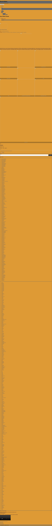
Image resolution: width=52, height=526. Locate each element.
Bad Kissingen (3, 305)
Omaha (2, 435)
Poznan (2, 449)
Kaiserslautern (3, 377)
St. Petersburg (3, 476)
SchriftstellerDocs (3, 257)
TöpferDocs (3, 270)
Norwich (3, 431)
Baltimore (3, 308)
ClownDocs (3, 184)
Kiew (2, 383)
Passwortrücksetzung (5, 9)
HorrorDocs (3, 205)
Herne (2, 363)
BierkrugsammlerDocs (4, 171)
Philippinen (3, 445)
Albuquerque (3, 296)
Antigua (2, 298)
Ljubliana (3, 399)
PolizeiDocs (3, 241)
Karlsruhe (3, 381)
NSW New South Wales (4, 432)
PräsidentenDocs (3, 242)
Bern (2, 312)
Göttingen (3, 357)
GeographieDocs (3, 197)
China (2, 330)
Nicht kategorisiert (4, 232)
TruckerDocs (3, 272)
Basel (2, 310)
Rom (2, 456)
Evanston (3, 348)
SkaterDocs (3, 260)
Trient (2, 490)
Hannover (3, 361)
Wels (2, 502)
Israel (2, 372)
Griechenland (3, 358)
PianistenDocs (3, 239)
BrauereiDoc (3, 176)
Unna (2, 496)
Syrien (2, 483)
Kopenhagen (3, 387)
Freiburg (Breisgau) (4, 351)
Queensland (3, 451)
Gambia (2, 352)
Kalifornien (3, 378)
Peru (2, 443)
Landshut (3, 392)
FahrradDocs (8, 32)
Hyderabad (3, 367)
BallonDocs (3, 168)
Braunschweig (3, 320)
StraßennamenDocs (4, 264)
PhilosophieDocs (3, 238)
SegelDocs (3, 259)
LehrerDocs (3, 220)
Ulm (2, 495)
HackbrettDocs (3, 203)
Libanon (2, 396)
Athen (2, 301)
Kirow (2, 384)
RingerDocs (3, 249)
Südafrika (3, 479)
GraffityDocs (3, 202)
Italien (2, 373)
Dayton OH (3, 335)
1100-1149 (3, 284)
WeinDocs (3, 278)
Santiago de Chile (3, 464)
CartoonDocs (3, 180)
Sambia (2, 462)
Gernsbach (3, 355)
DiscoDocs (3, 187)
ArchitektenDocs (3, 165)
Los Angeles (3, 401)
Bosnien (2, 317)
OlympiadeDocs (3, 234)
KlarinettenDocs (3, 214)
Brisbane (3, 322)
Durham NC (3, 341)
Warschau (3, 500)
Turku (2, 493)
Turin (2, 492)
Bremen (2, 321)
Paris (2, 440)
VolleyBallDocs (3, 277)
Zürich (2, 509)
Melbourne (3, 413)
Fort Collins (3, 349)
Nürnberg (3, 433)
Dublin (2, 340)
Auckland (3, 302)
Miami (2, 414)
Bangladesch (3, 309)
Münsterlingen (3, 422)
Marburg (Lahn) (3, 410)
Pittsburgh (3, 446)
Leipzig (2, 395)
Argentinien (3, 299)
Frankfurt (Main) (3, 350)
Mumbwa (3, 420)
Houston (2, 366)
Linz (2, 398)
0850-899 (3, 283)
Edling (2, 344)
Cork (2, 332)
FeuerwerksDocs (3, 193)
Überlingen (3, 494)
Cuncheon (3, 333)
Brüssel (2, 323)
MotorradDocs (3, 226)
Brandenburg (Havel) (4, 319)
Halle (2, 360)
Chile (2, 329)
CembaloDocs (3, 182)
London (2, 400)
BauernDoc (3, 169)
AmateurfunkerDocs (4, 163)
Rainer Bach (1, 522)
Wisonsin (3, 505)
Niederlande (3, 429)
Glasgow (3, 356)
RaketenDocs (3, 246)
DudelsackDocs (3, 188)
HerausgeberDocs (4, 204)
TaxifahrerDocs (3, 268)
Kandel (2, 379)
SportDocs (3, 262)
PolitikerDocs (3, 240)
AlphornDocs (3, 162)
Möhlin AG (3, 416)
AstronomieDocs (3, 166)
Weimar (2, 501)
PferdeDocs (3, 237)
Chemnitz (3, 328)
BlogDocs (3, 173)
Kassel (2, 382)
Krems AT (3, 388)
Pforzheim (3, 444)
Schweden (3, 467)
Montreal (3, 418)
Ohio (2, 434)
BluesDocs (3, 174)
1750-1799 (3, 287)
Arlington (3, 300)
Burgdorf (3, 326)
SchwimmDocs (3, 258)
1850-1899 (3, 288)
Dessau (2, 337)
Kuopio (2, 390)
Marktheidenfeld (3, 411)
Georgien (3, 354)
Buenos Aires (3, 325)
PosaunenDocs (18, 32)
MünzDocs (3, 228)
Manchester (3, 408)
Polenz (2, 447)
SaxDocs (3, 253)
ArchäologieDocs (3, 164)
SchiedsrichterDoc (4, 255)
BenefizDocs (3, 170)
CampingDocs (3, 179)
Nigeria (2, 430)
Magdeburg (3, 405)
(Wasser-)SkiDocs (4, 161)
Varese (2, 498)
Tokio (2, 489)
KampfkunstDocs (3, 211)
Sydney (2, 482)
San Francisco (3, 463)
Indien (2, 368)
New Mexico (3, 428)
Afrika (2, 294)
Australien (3, 304)
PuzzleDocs (3, 245)
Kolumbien (3, 386)
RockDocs (3, 250)
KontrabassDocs (3, 216)
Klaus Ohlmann (2, 523)
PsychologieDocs (3, 244)
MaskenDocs (3, 223)
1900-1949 (3, 289)
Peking (2, 441)
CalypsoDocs (3, 178)
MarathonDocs (14, 32)
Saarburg (3, 460)
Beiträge (2, 5)
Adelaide (3, 293)
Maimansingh (3, 406)
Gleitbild (2, 200)
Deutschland (3, 338)
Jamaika (2, 374)
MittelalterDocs (3, 225)
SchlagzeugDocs (3, 256)
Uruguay (3, 497)
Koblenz (2, 385)
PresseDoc (3, 243)
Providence (3, 450)
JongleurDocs (3, 209)
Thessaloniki (3, 488)
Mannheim (3, 409)
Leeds (2, 394)
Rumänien (3, 458)
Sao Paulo (3, 465)
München (3, 421)
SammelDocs (21, 32)
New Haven (3, 427)
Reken (2, 453)
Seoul (2, 468)
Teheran (2, 486)
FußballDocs (3, 196)
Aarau (2, 292)
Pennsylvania (3, 442)
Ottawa (2, 437)
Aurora (2, 303)
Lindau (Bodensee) (4, 397)
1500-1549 (3, 285)
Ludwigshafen (3, 402)
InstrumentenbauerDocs (4, 207)
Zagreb (2, 508)
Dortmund (3, 339)
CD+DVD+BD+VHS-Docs (5, 181)
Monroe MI (3, 417)
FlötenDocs (3, 195)
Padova (2, 438)
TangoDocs (3, 266)
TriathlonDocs (3, 271)
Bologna (2, 316)
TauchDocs (25, 32)
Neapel (2, 424)
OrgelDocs (3, 236)
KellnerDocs (3, 213)
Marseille (3, 412)
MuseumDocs (3, 229)
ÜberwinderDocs (3, 275)
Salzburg (3, 461)
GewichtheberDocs (4, 198)
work (0, 149)
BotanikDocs (3, 175)
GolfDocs (3, 201)
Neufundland (3, 425)
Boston (2, 318)
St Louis (2, 474)
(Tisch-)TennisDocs (4, 160)
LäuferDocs (3, 219)
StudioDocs (3, 265)
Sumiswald (3, 481)
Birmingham (3, 314)
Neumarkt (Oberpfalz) (4, 426)
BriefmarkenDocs (3, 177)
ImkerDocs (3, 206)
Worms (2, 506)
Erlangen (3, 346)
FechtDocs (3, 192)
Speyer (2, 472)
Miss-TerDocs (3, 224)
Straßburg (3, 478)
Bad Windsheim (3, 306)
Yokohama (3, 507)
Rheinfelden (3, 454)
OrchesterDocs (3, 235)
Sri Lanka (3, 473)
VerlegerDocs (3, 276)
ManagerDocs (3, 222)
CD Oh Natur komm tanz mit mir (3, 521)
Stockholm (3, 477)
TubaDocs (3, 273)
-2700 (2, 282)
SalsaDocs (3, 251)
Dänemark (3, 334)
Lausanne (3, 393)
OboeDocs (3, 233)
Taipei (2, 484)
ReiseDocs (3, 248)
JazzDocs (11, 32)
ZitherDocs (3, 280)
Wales (2, 499)
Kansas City (3, 380)
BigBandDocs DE (4, 32)
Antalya (2, 297)
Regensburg (3, 452)
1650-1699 (3, 286)
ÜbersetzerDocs (3, 274)
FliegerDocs (3, 194)
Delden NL (3, 336)
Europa (2, 347)
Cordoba (2, 331)
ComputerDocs (3, 185)
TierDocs (3, 269)
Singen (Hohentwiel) (4, 470)
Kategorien (2, 6)
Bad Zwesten (3, 307)
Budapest (3, 324)
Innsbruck (3, 369)
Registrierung (4, 8)
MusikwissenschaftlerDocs (4, 230)
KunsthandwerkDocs (4, 218)
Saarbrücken (3, 459)
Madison (2, 404)
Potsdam (2, 448)
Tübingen (3, 491)
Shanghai (3, 469)
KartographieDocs (4, 212)
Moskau (2, 419)
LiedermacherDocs (4, 221)
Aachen (2, 291)
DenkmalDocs (3, 186)
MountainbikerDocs (4, 227)
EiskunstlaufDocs (3, 189)
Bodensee (3, 315)
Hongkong (3, 365)
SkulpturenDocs (3, 261)
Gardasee (3, 353)
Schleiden (3, 466)
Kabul (2, 376)
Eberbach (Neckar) (4, 342)
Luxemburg (3, 403)
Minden (2, 415)
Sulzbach (3, 480)
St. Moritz (3, 475)
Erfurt (2, 345)
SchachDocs (3, 254)
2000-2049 (3, 290)
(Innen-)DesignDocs (4, 159)
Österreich (3, 436)
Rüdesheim (3, 457)
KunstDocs (3, 217)
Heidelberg (3, 362)
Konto (2, 7)
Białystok (3, 313)
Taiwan (2, 485)
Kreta (2, 389)
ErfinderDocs (3, 190)
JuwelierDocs (3, 210)
